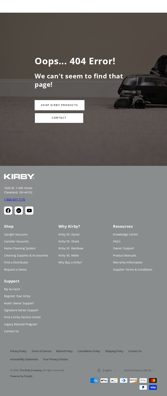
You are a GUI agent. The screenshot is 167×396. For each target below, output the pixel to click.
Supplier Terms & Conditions (132, 269)
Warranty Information (128, 262)
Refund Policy (64, 351)
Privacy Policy (18, 351)
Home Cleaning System (19, 248)
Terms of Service (41, 351)
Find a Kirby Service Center (22, 317)
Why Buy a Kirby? (70, 262)
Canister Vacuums (16, 241)
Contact (59, 117)
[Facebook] (8, 210)
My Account (12, 289)
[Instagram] (19, 210)
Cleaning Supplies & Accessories (26, 255)
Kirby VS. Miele (68, 255)
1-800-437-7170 (14, 199)
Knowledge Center (125, 234)
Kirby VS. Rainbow (70, 248)
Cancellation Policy (89, 351)
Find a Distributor (16, 262)
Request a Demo (15, 269)
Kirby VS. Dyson (69, 234)
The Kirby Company (31, 370)
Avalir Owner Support (19, 303)
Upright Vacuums (16, 234)
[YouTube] (29, 210)
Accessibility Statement (24, 359)
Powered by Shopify (21, 376)
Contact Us (11, 331)
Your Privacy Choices (55, 359)
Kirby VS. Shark (68, 241)
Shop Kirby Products (59, 105)
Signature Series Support (21, 310)
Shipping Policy (114, 351)
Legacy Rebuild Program (20, 324)
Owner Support (123, 248)
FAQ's (117, 241)
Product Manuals (124, 255)
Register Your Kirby (17, 296)
